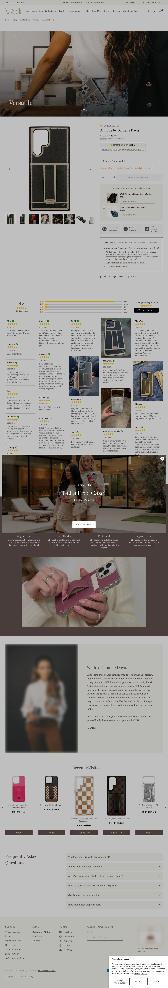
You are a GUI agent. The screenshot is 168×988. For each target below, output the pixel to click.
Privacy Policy (140, 974)
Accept (137, 982)
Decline (155, 982)
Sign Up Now (84, 525)
